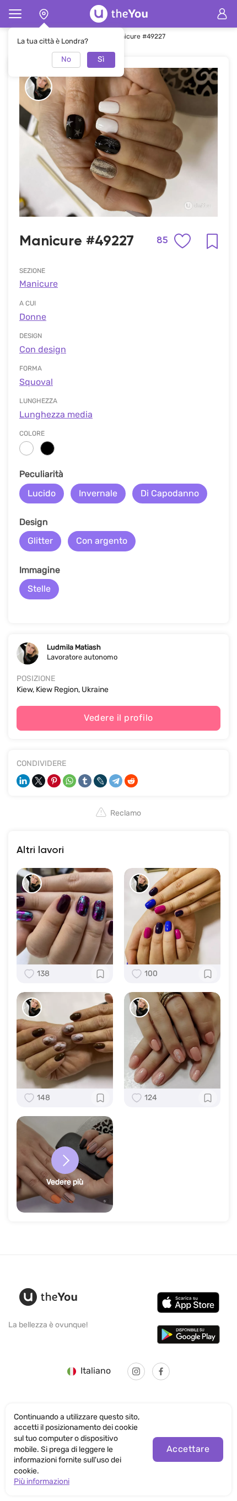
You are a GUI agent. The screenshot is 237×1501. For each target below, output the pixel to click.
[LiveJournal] (100, 780)
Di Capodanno (170, 493)
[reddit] (131, 780)
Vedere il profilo (118, 717)
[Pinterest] (54, 780)
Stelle (39, 588)
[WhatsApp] (69, 780)
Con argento (101, 540)
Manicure (38, 283)
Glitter (40, 540)
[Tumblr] (84, 780)
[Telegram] (115, 780)
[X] (38, 780)
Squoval (36, 382)
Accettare (187, 1449)
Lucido (42, 493)
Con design (42, 349)
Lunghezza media (56, 414)
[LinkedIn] (23, 780)
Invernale (98, 493)
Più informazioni (41, 1481)
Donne (32, 317)
